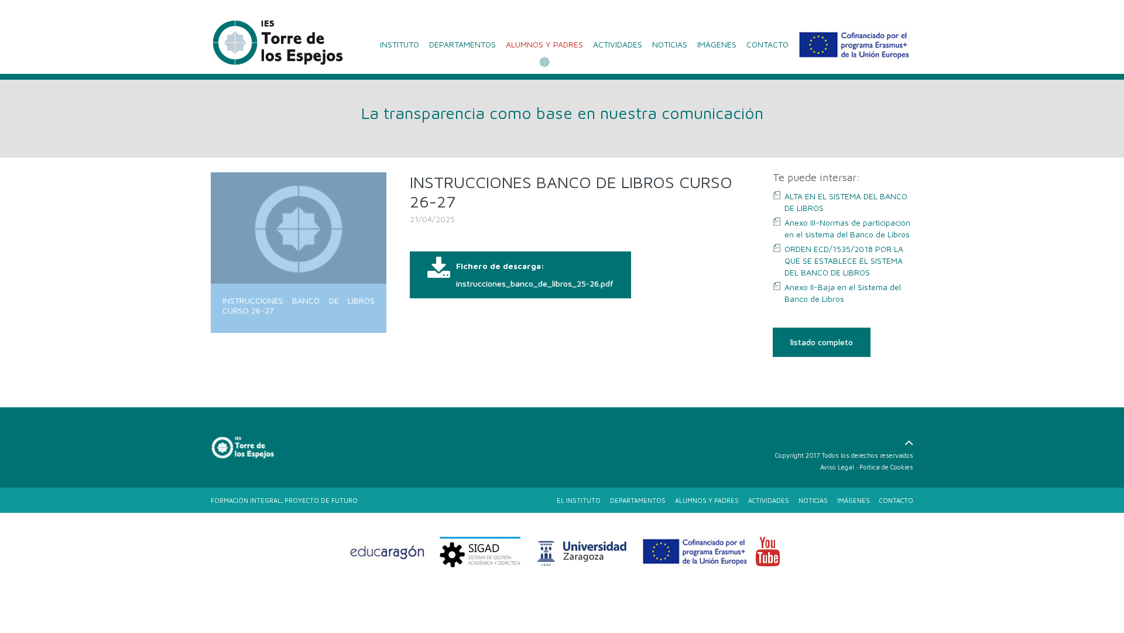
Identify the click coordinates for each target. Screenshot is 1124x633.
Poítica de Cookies (886, 467)
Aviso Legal (837, 467)
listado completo (821, 342)
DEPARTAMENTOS (462, 44)
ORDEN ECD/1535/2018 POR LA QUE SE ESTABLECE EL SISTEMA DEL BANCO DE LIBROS (843, 260)
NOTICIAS (669, 44)
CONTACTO (767, 44)
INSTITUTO (399, 44)
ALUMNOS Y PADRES (544, 44)
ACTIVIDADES (617, 44)
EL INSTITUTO (579, 500)
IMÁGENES (716, 44)
